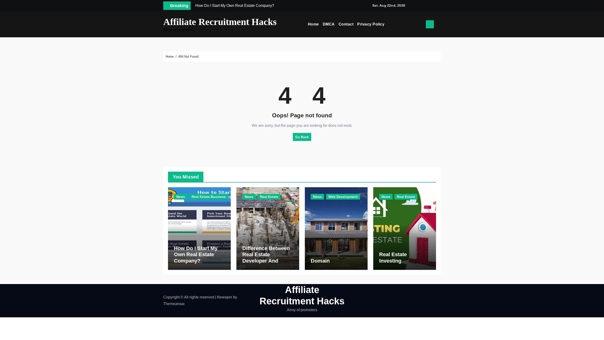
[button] (439, 24)
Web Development (343, 197)
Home (313, 24)
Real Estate (269, 197)
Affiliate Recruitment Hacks (220, 22)
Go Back (302, 137)
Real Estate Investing (393, 257)
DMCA (329, 24)
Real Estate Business (209, 197)
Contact (346, 24)
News (180, 197)
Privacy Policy (370, 24)
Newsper (224, 297)
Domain (320, 261)
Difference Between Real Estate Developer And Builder (266, 257)
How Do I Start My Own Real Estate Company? (196, 254)
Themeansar (173, 304)
